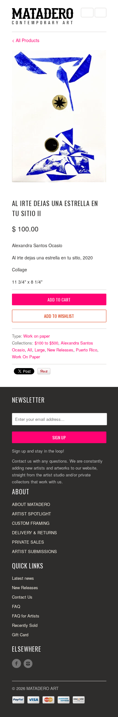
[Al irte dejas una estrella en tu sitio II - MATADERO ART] (59, 116)
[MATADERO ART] (43, 16)
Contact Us (22, 597)
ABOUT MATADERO (31, 504)
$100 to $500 (46, 343)
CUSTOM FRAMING (30, 523)
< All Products (25, 40)
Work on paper (36, 336)
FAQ (16, 606)
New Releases (60, 350)
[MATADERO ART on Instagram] (29, 663)
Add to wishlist (59, 315)
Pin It (43, 371)
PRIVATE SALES (28, 542)
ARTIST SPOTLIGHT (31, 514)
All (29, 350)
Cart (100, 12)
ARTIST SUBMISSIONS (34, 551)
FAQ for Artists (25, 616)
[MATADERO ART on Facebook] (17, 663)
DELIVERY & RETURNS (34, 532)
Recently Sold (24, 625)
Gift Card (20, 635)
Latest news (23, 578)
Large (40, 350)
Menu (87, 12)
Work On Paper (26, 357)
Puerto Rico (86, 350)
